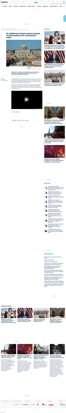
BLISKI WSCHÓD (14, 120)
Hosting (60, 401)
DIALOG (19, 120)
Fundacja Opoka (5, 401)
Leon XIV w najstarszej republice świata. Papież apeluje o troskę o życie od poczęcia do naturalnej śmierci (53, 271)
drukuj (17, 77)
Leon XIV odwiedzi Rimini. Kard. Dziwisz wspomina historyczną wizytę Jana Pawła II (54, 275)
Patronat (49, 401)
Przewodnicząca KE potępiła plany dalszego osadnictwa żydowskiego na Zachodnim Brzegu (54, 285)
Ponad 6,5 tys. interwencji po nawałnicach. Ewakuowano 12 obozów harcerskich (54, 264)
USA (23, 120)
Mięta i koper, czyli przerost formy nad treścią (52, 257)
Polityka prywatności (16, 401)
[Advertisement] (33, 16)
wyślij (19, 77)
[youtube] (65, 20)
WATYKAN (27, 120)
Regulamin (27, 401)
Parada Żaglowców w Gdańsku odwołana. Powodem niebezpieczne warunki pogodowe (54, 281)
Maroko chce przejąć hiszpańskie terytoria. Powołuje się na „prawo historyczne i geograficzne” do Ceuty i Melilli (53, 278)
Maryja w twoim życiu (49, 259)
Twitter (14, 77)
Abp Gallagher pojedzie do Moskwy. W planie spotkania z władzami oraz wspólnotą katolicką (52, 267)
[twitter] (65, 19)
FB (12, 77)
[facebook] (65, 17)
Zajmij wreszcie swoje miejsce (51, 261)
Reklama (38, 401)
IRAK (21, 120)
